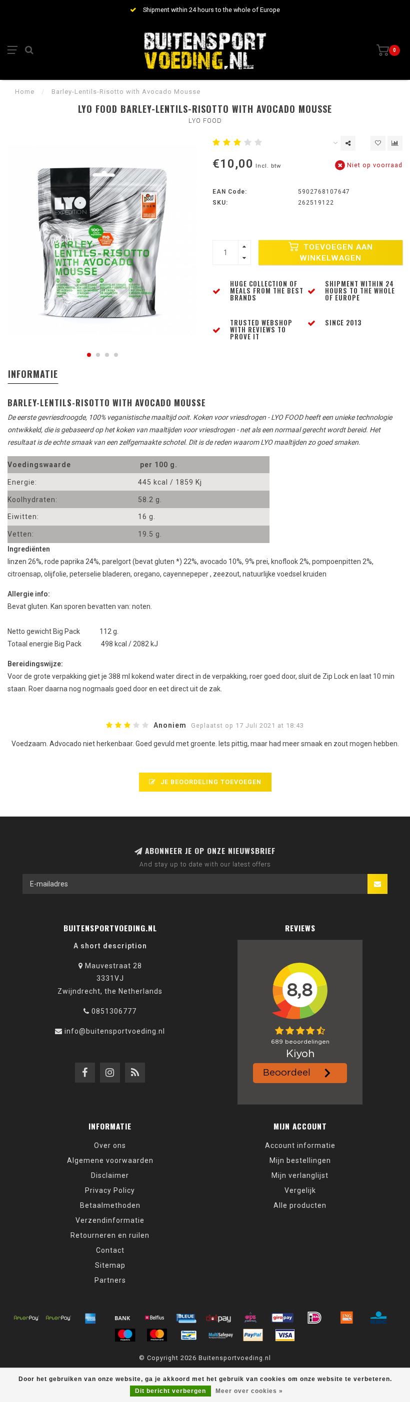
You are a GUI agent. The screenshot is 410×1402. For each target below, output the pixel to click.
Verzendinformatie (110, 1220)
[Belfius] (154, 1317)
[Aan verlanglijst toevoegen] (378, 143)
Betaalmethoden (110, 1205)
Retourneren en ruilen (110, 1235)
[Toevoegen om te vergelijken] (395, 143)
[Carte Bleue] (186, 1317)
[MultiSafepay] (221, 1335)
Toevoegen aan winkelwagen (336, 253)
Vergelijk (300, 1190)
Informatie (33, 373)
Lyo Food (205, 120)
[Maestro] (125, 1335)
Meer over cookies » (249, 1391)
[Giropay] (282, 1317)
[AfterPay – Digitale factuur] (58, 1317)
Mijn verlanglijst (300, 1175)
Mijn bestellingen (300, 1160)
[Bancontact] (189, 1335)
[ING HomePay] (346, 1317)
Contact (110, 1250)
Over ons (110, 1145)
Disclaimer (110, 1175)
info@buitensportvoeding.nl (114, 1031)
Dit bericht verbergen (170, 1391)
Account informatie (300, 1145)
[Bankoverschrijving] (122, 1317)
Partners (110, 1280)
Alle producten (300, 1205)
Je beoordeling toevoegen (210, 782)
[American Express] (90, 1317)
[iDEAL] (314, 1317)
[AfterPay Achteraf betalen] (26, 1317)
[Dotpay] (218, 1317)
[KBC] (378, 1317)
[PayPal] (253, 1335)
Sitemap (110, 1265)
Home (24, 91)
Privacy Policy (110, 1190)
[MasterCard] (157, 1335)
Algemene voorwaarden (110, 1160)
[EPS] (250, 1317)
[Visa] (285, 1335)
